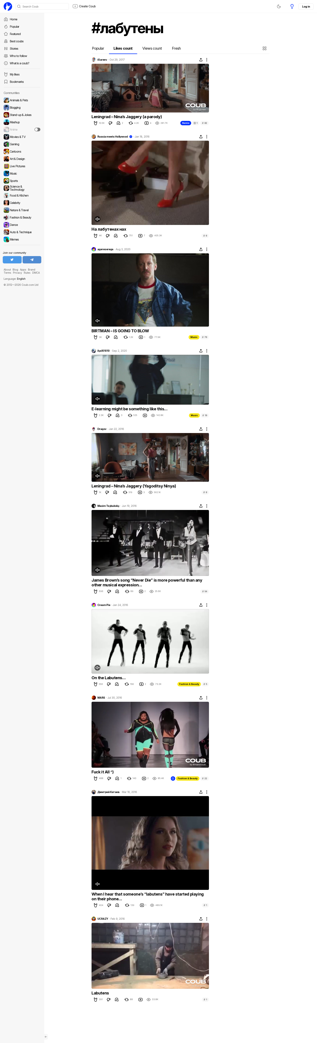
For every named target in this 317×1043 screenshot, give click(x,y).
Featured (15, 34)
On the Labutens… (109, 677)
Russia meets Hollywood (112, 136)
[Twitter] (12, 259)
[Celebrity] (22, 202)
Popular (14, 26)
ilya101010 (103, 350)
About (7, 269)
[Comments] (118, 123)
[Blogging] (22, 107)
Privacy (17, 272)
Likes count (123, 48)
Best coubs (17, 41)
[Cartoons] (22, 151)
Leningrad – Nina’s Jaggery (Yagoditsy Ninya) (134, 486)
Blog (15, 269)
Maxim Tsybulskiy (108, 506)
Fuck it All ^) (103, 772)
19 (204, 415)
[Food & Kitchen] (22, 195)
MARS (101, 697)
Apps (23, 269)
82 (204, 123)
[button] (264, 48)
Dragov (101, 429)
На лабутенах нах (109, 229)
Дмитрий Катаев (108, 792)
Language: (14, 278)
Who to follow (18, 56)
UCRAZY (102, 919)
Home (13, 19)
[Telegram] (32, 259)
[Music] (22, 173)
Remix (185, 123)
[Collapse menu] (46, 1036)
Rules (27, 272)
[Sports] (22, 180)
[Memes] (22, 239)
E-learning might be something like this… (129, 408)
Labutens (100, 993)
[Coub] (8, 6)
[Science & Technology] (22, 188)
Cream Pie (103, 605)
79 (204, 337)
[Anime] (22, 129)
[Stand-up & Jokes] (22, 115)
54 (204, 591)
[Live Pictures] (22, 166)
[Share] (201, 60)
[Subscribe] (37, 129)
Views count (152, 48)
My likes (14, 74)
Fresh (176, 48)
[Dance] (22, 224)
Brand (31, 269)
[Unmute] (97, 219)
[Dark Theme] (279, 6)
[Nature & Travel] (22, 210)
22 (204, 778)
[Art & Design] (22, 158)
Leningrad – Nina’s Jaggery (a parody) (127, 116)
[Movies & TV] (22, 136)
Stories (14, 48)
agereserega (105, 249)
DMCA (36, 272)
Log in (306, 6)
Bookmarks (17, 82)
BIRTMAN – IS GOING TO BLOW (120, 330)
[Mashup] (22, 122)
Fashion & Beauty (189, 684)
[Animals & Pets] (22, 100)
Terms (7, 272)
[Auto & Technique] (22, 232)
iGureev (102, 59)
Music (194, 337)
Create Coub (87, 6)
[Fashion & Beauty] (22, 217)
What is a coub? (19, 63)
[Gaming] (22, 144)
